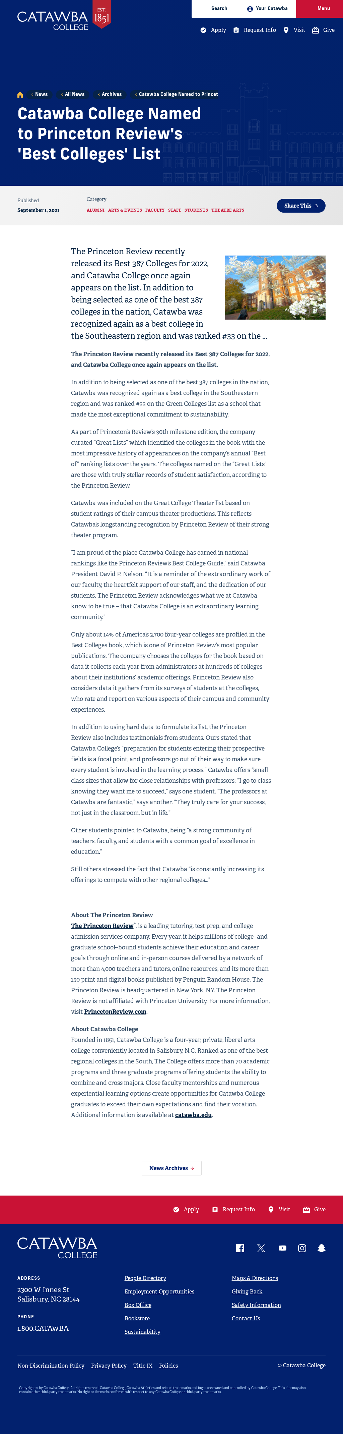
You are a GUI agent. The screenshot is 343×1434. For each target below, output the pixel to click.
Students (196, 210)
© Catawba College (302, 1365)
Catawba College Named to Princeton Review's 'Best (198, 94)
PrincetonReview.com (115, 1011)
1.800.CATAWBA (43, 1328)
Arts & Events (125, 210)
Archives (112, 94)
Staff (175, 210)
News (41, 94)
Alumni (96, 210)
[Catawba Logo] (57, 1248)
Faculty (155, 210)
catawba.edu (193, 1115)
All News (74, 94)
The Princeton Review (102, 926)
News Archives (168, 1168)
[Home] (20, 95)
